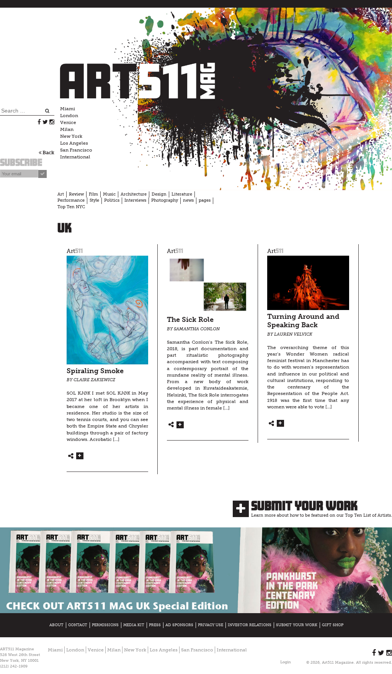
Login (285, 662)
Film (93, 194)
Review (76, 194)
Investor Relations (249, 625)
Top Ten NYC (71, 206)
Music (109, 194)
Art (60, 194)
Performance (71, 200)
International (75, 157)
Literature (182, 194)
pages (205, 200)
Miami (67, 108)
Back (47, 152)
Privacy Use (210, 625)
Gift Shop (332, 625)
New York (71, 136)
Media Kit (133, 625)
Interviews (135, 200)
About (56, 625)
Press (155, 625)
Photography (164, 200)
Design (159, 194)
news (188, 200)
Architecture (134, 194)
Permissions (105, 625)
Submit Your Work (304, 505)
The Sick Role (190, 320)
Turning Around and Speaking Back (303, 321)
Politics (111, 200)
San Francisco (76, 150)
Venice (68, 122)
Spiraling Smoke (95, 371)
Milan (67, 129)
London (69, 115)
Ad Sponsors (179, 625)
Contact (77, 625)
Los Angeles (74, 143)
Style (94, 200)
